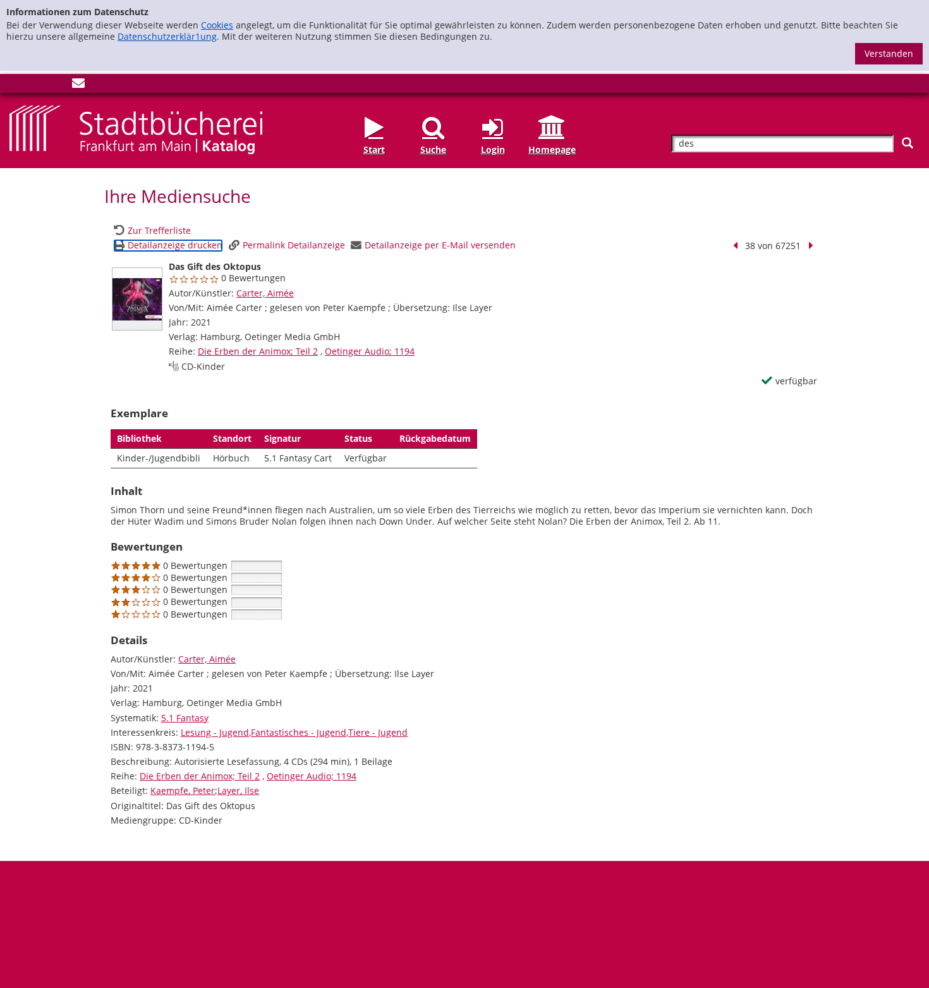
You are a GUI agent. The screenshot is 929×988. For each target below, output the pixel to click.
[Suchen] (907, 143)
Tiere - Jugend (378, 732)
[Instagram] (36, 86)
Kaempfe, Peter (182, 790)
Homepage (552, 149)
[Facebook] (15, 86)
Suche (433, 149)
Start (374, 149)
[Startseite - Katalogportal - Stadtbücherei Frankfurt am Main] (135, 129)
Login (493, 149)
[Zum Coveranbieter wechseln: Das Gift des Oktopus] (137, 299)
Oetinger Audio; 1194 (370, 351)
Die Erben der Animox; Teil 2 (258, 351)
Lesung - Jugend (215, 732)
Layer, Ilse (238, 790)
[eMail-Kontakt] (78, 86)
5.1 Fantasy (185, 718)
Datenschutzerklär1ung (167, 36)
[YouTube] (57, 86)
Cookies (217, 25)
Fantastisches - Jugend (298, 732)
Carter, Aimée (265, 293)
